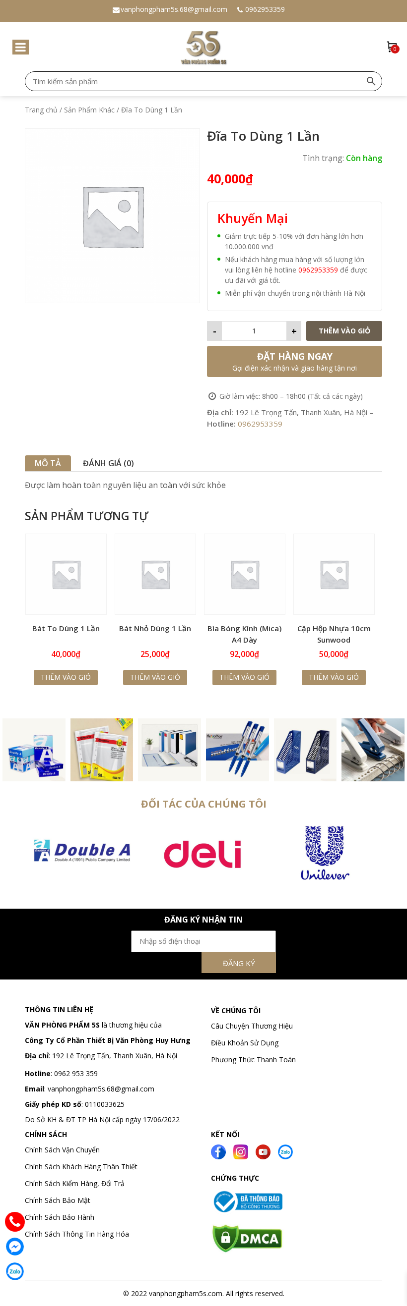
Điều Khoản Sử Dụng (244, 1042)
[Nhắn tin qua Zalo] (15, 1271)
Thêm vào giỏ (344, 330)
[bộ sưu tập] (34, 748)
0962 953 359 (75, 1073)
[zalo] (285, 1151)
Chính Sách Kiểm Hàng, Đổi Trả (75, 1183)
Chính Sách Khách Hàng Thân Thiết (81, 1166)
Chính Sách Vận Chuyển (63, 1149)
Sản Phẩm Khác (89, 109)
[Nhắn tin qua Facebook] (15, 1246)
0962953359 (265, 9)
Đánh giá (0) (108, 463)
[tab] (48, 463)
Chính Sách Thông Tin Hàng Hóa (77, 1234)
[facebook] (218, 1151)
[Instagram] (240, 1151)
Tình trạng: (323, 158)
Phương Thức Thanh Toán (253, 1059)
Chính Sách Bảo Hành (59, 1217)
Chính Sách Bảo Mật (57, 1200)
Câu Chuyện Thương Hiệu (252, 1026)
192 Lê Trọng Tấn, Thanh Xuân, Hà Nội (114, 1055)
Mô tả (48, 463)
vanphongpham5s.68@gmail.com (174, 9)
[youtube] (263, 1151)
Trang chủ (41, 109)
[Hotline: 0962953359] (15, 1222)
